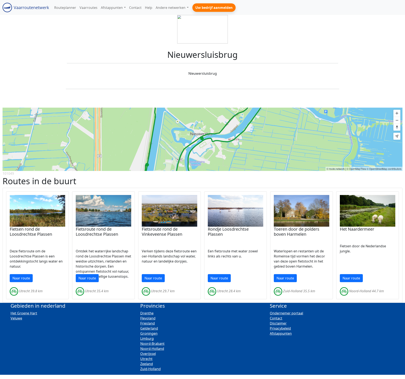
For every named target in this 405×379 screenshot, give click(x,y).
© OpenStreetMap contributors (384, 169)
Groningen (149, 333)
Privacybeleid (280, 328)
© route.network (336, 169)
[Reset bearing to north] (396, 127)
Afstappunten (281, 333)
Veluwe (16, 318)
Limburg (147, 338)
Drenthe (147, 313)
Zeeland (146, 363)
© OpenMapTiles (356, 169)
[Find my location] (396, 136)
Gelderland (149, 328)
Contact (276, 318)
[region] (202, 139)
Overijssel (148, 353)
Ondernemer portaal (286, 313)
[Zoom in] (396, 113)
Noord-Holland (152, 348)
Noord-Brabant (152, 343)
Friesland (147, 323)
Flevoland (147, 318)
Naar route (21, 278)
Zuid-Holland (150, 369)
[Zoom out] (396, 120)
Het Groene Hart (24, 313)
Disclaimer (278, 323)
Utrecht (146, 358)
